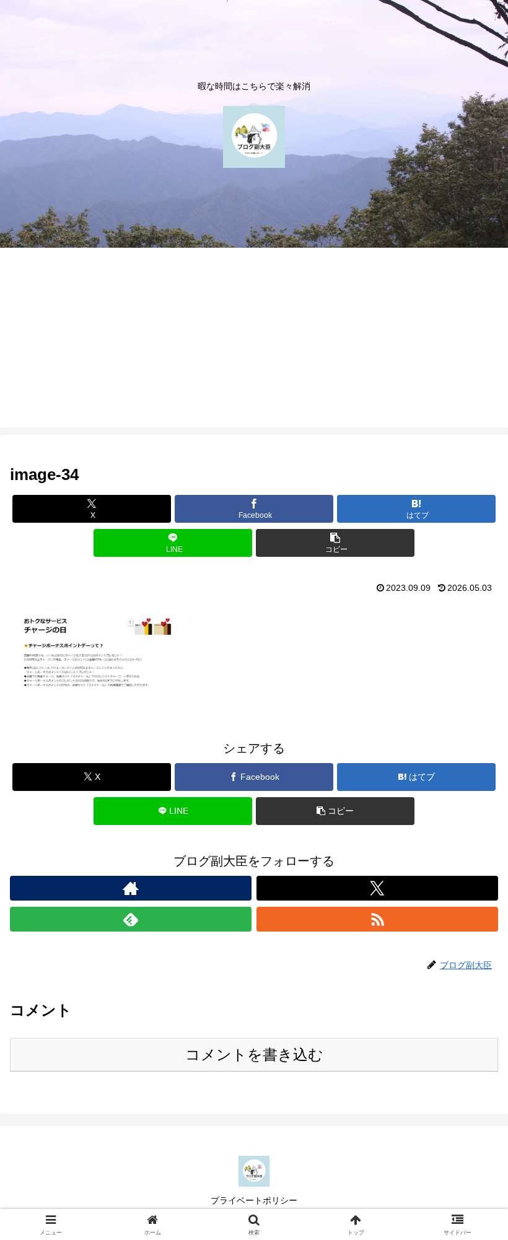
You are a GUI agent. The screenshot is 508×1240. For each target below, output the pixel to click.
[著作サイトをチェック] (131, 888)
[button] (335, 543)
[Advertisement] (254, 340)
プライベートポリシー (254, 1200)
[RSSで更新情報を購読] (377, 919)
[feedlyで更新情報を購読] (131, 919)
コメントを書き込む (254, 1054)
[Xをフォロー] (377, 888)
